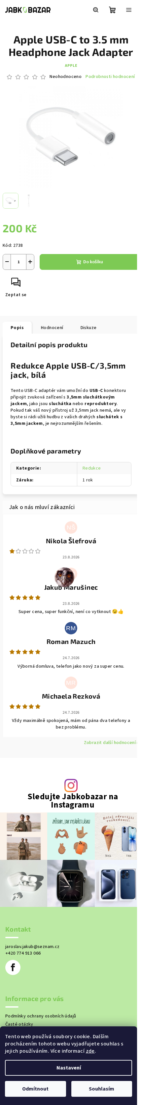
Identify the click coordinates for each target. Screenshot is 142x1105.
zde (90, 1051)
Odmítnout (35, 1088)
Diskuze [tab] (89, 327)
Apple (71, 65)
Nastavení (68, 1067)
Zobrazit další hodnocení (110, 742)
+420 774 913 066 (23, 953)
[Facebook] (12, 967)
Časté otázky (19, 1024)
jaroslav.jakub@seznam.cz (32, 946)
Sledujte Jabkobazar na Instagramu (72, 801)
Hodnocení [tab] (52, 327)
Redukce (92, 468)
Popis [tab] (17, 327)
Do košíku (93, 262)
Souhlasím (101, 1088)
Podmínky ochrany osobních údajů (40, 1016)
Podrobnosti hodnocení (110, 77)
